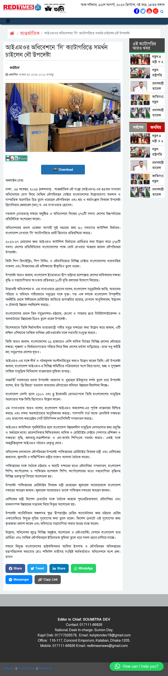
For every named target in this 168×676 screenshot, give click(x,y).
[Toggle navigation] (8, 21)
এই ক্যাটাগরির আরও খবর (144, 46)
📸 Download (63, 169)
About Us (9, 668)
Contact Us (45, 668)
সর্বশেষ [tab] (138, 127)
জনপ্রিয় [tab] (155, 127)
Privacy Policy (27, 668)
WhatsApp (86, 568)
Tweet (39, 568)
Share (18, 568)
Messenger (21, 580)
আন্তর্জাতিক (30, 33)
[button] (137, 666)
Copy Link (51, 580)
